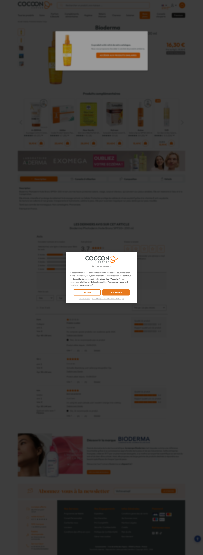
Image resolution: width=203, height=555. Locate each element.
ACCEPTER (116, 292)
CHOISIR (87, 292)
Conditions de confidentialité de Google (108, 299)
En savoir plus (84, 299)
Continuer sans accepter (101, 266)
